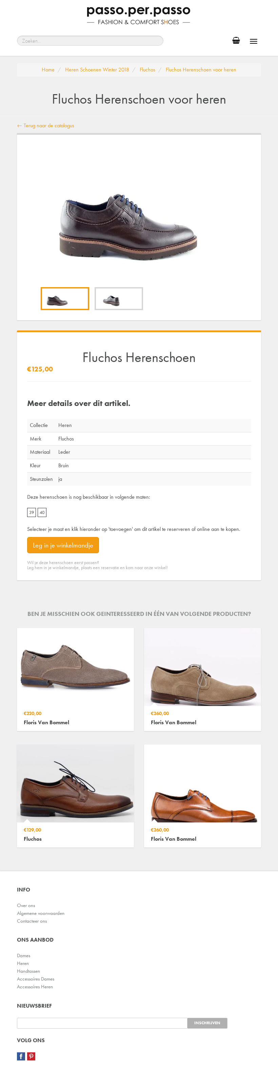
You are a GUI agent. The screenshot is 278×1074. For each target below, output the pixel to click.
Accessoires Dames (35, 978)
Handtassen (28, 971)
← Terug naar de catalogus (45, 125)
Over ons (26, 905)
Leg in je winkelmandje (63, 545)
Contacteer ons (32, 921)
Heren (23, 963)
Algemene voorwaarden (40, 913)
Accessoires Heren (35, 986)
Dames (23, 955)
